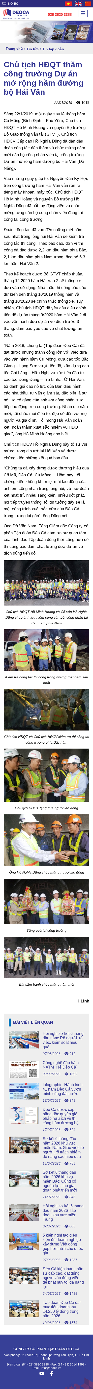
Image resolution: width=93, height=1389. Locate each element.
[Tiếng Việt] (68, 3)
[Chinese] (88, 3)
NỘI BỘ (12, 3)
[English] (78, 3)
